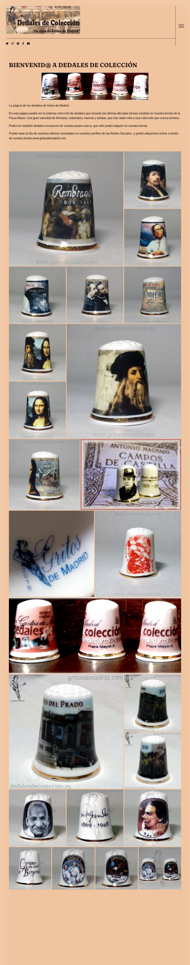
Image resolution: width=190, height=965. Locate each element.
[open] (181, 26)
